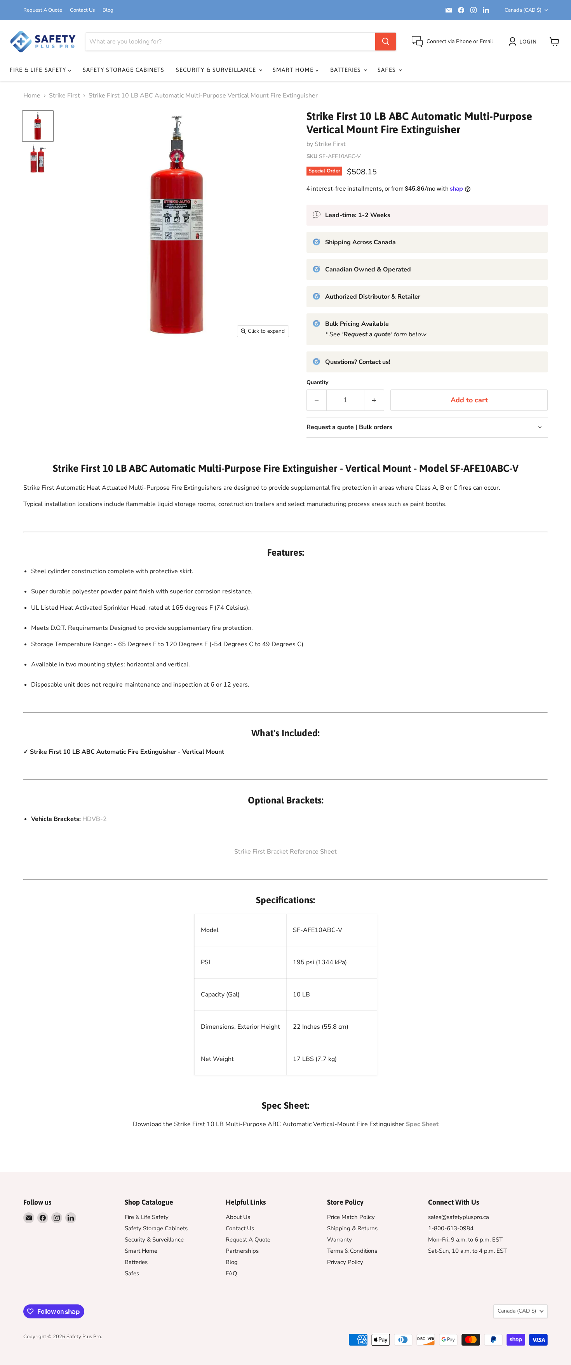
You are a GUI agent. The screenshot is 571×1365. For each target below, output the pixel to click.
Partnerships (242, 1251)
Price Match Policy (351, 1217)
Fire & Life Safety (39, 69)
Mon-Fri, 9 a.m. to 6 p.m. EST (465, 1239)
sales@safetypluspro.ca (458, 1217)
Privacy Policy (345, 1262)
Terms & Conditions (352, 1251)
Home (31, 95)
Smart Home (294, 69)
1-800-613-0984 (451, 1228)
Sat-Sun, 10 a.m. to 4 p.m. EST (467, 1251)
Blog (108, 10)
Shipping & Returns (352, 1228)
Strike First (64, 95)
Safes (387, 69)
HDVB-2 (94, 819)
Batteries (346, 69)
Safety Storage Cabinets (123, 69)
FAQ (231, 1273)
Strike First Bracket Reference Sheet (285, 851)
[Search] (385, 41)
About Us (238, 1217)
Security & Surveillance (217, 69)
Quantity (317, 382)
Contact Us (82, 10)
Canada (523, 10)
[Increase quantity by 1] (374, 400)
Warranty (339, 1239)
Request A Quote (42, 10)
